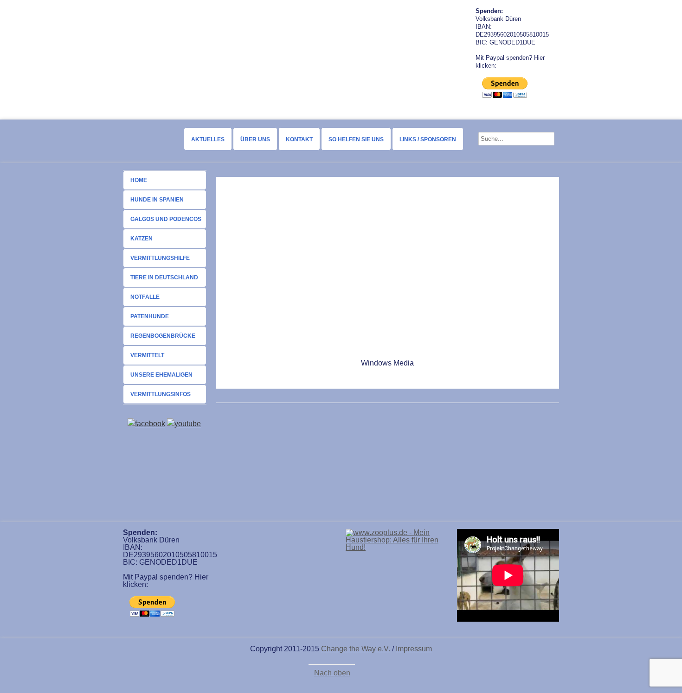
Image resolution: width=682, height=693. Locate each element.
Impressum (414, 649)
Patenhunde (149, 316)
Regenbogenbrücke (162, 336)
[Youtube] (184, 424)
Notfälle (145, 297)
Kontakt (299, 139)
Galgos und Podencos (165, 219)
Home (138, 180)
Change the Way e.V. (355, 649)
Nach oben (332, 673)
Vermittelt (147, 355)
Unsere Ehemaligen (161, 375)
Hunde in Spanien (157, 199)
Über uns (255, 139)
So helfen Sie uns (356, 139)
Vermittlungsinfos (160, 394)
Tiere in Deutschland (164, 277)
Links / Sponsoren (427, 139)
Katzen (141, 238)
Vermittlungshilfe (160, 258)
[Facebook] (146, 424)
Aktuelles (208, 139)
